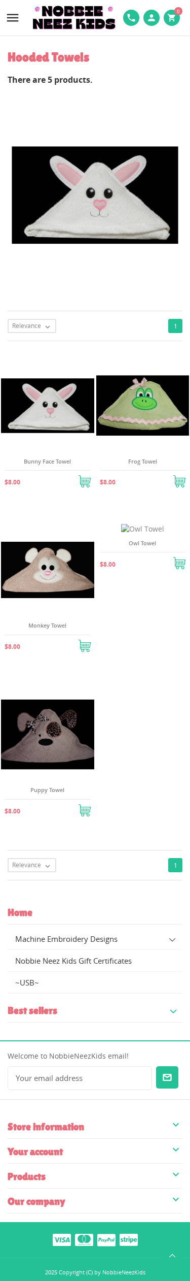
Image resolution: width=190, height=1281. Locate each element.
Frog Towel (142, 461)
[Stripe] (129, 1239)
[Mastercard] (84, 1239)
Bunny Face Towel (47, 461)
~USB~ (27, 982)
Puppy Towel (47, 790)
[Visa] (62, 1239)
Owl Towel (142, 543)
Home (20, 912)
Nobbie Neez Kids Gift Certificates (73, 961)
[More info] (59, 477)
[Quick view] (35, 477)
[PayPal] (106, 1239)
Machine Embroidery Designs (66, 939)
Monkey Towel (47, 625)
